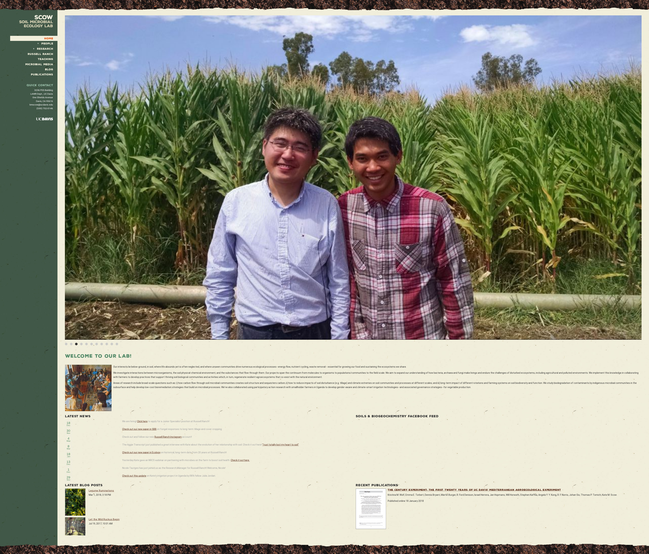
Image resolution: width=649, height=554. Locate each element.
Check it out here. (240, 460)
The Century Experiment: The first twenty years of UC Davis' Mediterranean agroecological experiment (474, 489)
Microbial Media (39, 64)
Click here (142, 421)
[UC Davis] (44, 118)
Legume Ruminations (101, 490)
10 (112, 344)
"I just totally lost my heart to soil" (280, 444)
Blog (49, 69)
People (47, 43)
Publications (42, 74)
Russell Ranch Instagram (168, 437)
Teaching (45, 59)
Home (48, 38)
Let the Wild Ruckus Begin (104, 519)
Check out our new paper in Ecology (141, 452)
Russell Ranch (40, 54)
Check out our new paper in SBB (139, 429)
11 (117, 344)
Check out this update (134, 475)
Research (45, 49)
